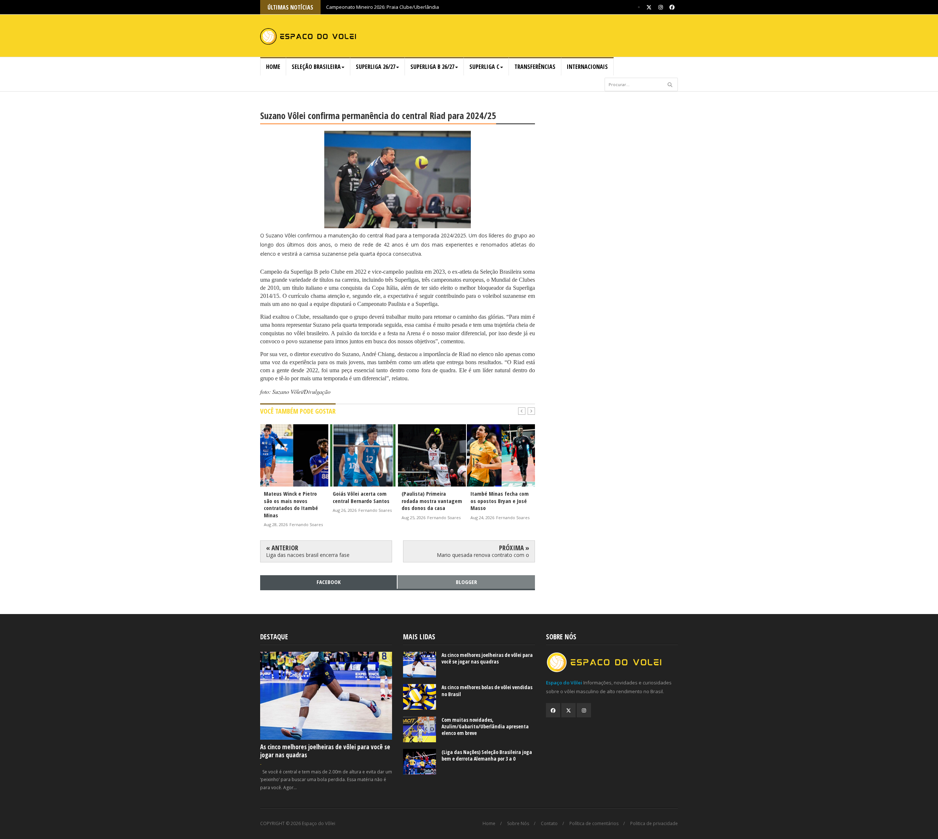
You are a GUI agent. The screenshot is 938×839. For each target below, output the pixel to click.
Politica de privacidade (654, 823)
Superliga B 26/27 (432, 67)
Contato (549, 823)
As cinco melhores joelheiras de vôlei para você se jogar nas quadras (325, 751)
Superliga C (484, 67)
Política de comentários (593, 823)
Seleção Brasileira (316, 67)
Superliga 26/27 (375, 67)
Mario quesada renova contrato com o (483, 554)
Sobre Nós (518, 823)
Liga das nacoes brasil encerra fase (308, 554)
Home (273, 67)
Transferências (534, 67)
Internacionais (587, 67)
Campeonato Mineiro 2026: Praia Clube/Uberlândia (382, 7)
